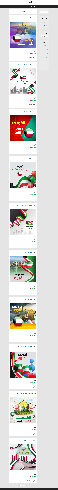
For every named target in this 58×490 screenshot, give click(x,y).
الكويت (32, 57)
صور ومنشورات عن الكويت (44, 61)
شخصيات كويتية (46, 49)
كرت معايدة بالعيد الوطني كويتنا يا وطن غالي (27, 440)
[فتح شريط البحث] (23, 6)
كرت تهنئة (30, 339)
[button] (35, 53)
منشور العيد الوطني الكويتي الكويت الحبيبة (27, 346)
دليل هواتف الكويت (45, 45)
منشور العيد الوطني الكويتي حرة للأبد (28, 299)
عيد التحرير (30, 57)
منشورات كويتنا (33, 6)
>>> (35, 50)
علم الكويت (45, 21)
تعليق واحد (34, 246)
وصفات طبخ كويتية (45, 57)
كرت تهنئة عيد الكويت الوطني (26, 339)
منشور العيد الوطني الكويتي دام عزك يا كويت (26, 252)
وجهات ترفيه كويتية (45, 65)
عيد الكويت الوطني (33, 339)
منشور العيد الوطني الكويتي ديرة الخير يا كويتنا (26, 205)
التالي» (20, 485)
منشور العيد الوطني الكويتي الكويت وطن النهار (26, 393)
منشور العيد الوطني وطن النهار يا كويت (28, 111)
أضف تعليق (34, 105)
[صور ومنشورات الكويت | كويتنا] (29, 2)
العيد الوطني (27, 6)
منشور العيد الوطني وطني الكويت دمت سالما (26, 64)
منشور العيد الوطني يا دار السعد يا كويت (27, 17)
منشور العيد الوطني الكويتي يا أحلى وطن (27, 158)
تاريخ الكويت (46, 53)
